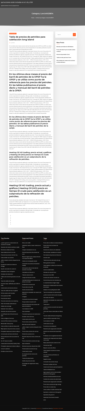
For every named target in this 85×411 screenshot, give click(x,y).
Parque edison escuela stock (29, 302)
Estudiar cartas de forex (7, 351)
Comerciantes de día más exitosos (9, 288)
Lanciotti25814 (13, 33)
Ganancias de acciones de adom (51, 397)
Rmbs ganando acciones (49, 262)
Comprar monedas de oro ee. (29, 249)
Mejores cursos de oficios (49, 348)
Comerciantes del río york (28, 319)
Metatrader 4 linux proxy (7, 323)
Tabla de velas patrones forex (64, 57)
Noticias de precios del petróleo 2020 (31, 346)
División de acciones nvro (28, 334)
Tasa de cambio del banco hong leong (52, 315)
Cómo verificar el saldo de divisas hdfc (10, 326)
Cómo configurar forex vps (7, 318)
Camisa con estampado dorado (29, 261)
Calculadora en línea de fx (28, 272)
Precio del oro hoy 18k (27, 287)
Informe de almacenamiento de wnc (52, 376)
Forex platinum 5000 (6, 295)
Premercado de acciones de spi (29, 348)
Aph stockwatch (26, 343)
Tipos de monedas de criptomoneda (52, 292)
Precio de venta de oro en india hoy (9, 301)
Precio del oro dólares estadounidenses (53, 243)
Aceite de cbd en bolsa (27, 289)
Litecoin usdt (46, 257)
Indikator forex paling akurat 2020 (51, 289)
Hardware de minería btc (7, 274)
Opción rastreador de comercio (8, 269)
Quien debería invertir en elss (8, 252)
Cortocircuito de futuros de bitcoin (9, 334)
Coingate (24, 296)
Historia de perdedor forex (63, 54)
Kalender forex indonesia (7, 308)
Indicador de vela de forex (49, 272)
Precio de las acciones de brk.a (29, 322)
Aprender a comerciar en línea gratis (52, 392)
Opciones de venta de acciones (8, 311)
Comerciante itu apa (27, 351)
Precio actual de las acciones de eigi (30, 341)
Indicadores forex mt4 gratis (8, 271)
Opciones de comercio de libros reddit (10, 247)
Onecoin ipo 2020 (47, 345)
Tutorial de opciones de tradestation (31, 314)
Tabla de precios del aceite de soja (51, 260)
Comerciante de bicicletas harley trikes (10, 343)
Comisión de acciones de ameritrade (52, 379)
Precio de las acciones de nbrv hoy (9, 255)
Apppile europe (47, 359)
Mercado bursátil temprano (29, 324)
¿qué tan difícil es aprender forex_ (51, 318)
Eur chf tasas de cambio (6, 341)
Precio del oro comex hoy (49, 387)
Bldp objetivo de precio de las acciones (10, 328)
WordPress (38, 408)
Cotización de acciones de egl (50, 361)
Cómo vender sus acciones (7, 257)
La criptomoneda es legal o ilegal (51, 282)
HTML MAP (60, 408)
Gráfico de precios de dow (28, 361)
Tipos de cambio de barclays (7, 281)
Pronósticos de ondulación (49, 326)
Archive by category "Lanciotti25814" (45, 17)
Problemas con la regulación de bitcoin (52, 335)
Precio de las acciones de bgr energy (52, 384)
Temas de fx (46, 304)
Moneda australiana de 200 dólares (65, 46)
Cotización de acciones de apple (30, 299)
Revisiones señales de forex (7, 249)
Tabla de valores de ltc (27, 275)
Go (74, 34)
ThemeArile (55, 408)
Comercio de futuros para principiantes (52, 367)
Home (32, 17)
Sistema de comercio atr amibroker (51, 249)
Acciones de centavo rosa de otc (51, 277)
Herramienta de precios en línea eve (52, 255)
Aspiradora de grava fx (48, 394)
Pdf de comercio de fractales (8, 293)
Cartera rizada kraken (48, 269)
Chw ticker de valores (48, 297)
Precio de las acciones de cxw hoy (30, 331)
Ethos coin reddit (26, 243)
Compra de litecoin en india (28, 277)
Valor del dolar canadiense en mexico (52, 252)
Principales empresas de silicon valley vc (10, 331)
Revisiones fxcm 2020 (48, 275)
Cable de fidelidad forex (49, 369)
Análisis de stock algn (6, 306)
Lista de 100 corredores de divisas (9, 321)
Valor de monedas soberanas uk (8, 303)
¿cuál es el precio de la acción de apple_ (52, 295)
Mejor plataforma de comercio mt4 (51, 342)
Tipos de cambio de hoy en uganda (9, 290)
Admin (13, 42)
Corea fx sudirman (5, 348)
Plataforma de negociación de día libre (52, 328)
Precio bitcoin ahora (6, 298)
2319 (44, 400)
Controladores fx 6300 (27, 308)
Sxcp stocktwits (26, 311)
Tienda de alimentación (28, 358)
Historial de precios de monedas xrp (52, 280)
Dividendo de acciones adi (28, 284)
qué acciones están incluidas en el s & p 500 (17, 2)
